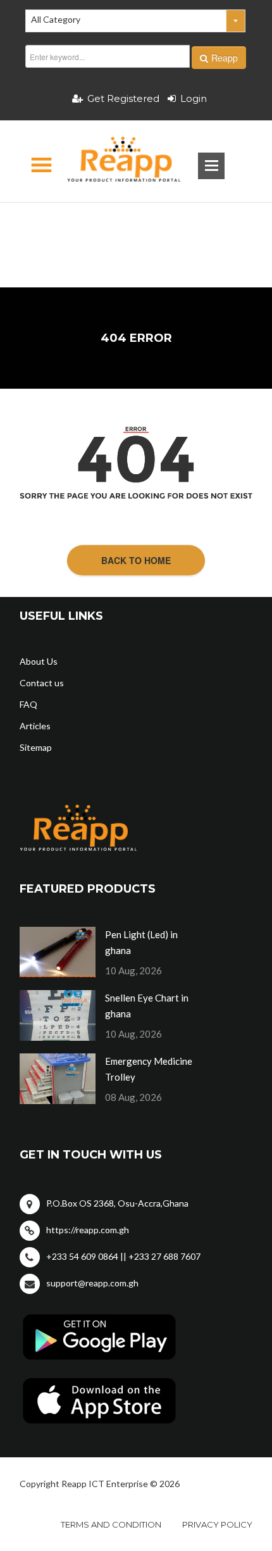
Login (193, 98)
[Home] (113, 161)
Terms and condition (111, 1524)
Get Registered (123, 98)
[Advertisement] (136, 225)
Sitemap (36, 747)
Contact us (42, 682)
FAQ (28, 704)
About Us (39, 661)
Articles (35, 725)
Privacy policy (217, 1524)
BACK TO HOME (136, 560)
